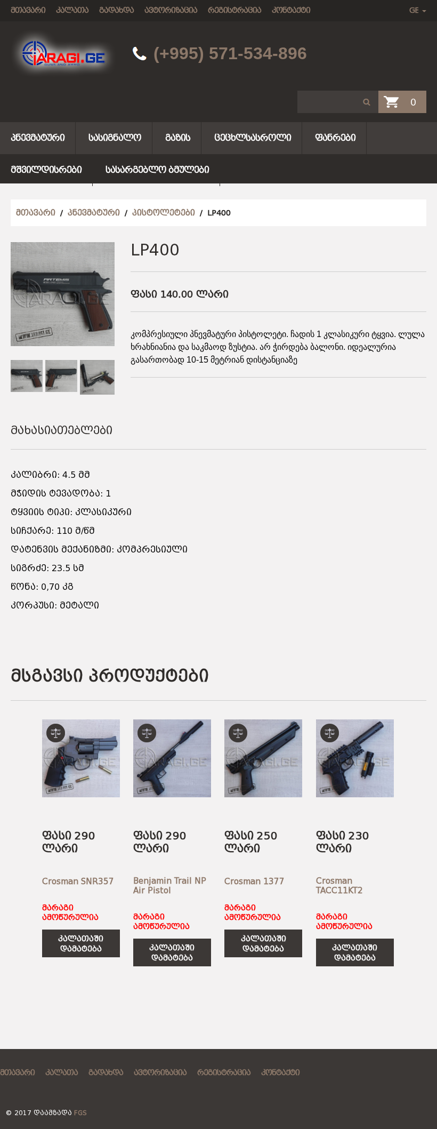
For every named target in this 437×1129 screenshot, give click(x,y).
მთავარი (28, 10)
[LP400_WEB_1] (27, 376)
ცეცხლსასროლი (252, 138)
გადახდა (116, 10)
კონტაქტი (291, 10)
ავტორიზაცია (170, 10)
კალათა (72, 10)
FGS (80, 1113)
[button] (366, 102)
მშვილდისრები (46, 170)
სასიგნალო (114, 138)
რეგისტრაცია (234, 10)
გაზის (177, 138)
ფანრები (335, 138)
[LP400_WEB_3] (97, 377)
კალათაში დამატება (80, 943)
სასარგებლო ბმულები (157, 170)
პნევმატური (37, 138)
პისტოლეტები (163, 212)
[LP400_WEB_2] (61, 376)
